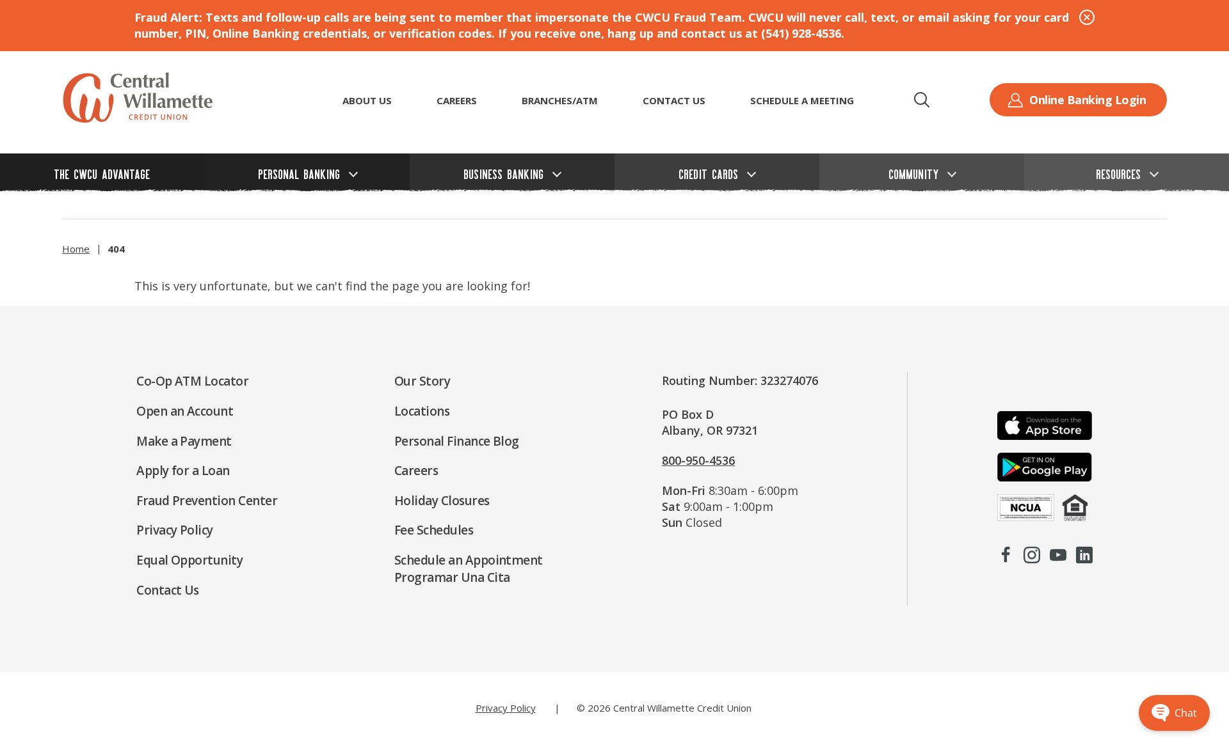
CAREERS (457, 100)
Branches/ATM (560, 100)
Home (76, 248)
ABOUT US (367, 100)
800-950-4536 (698, 460)
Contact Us (674, 100)
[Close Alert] (1087, 17)
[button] (921, 99)
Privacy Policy (506, 707)
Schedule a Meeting (802, 100)
